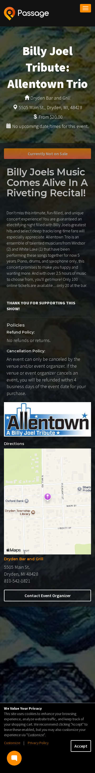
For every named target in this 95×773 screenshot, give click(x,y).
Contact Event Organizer (48, 595)
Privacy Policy (38, 742)
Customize (12, 742)
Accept (80, 746)
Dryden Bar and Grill (23, 559)
